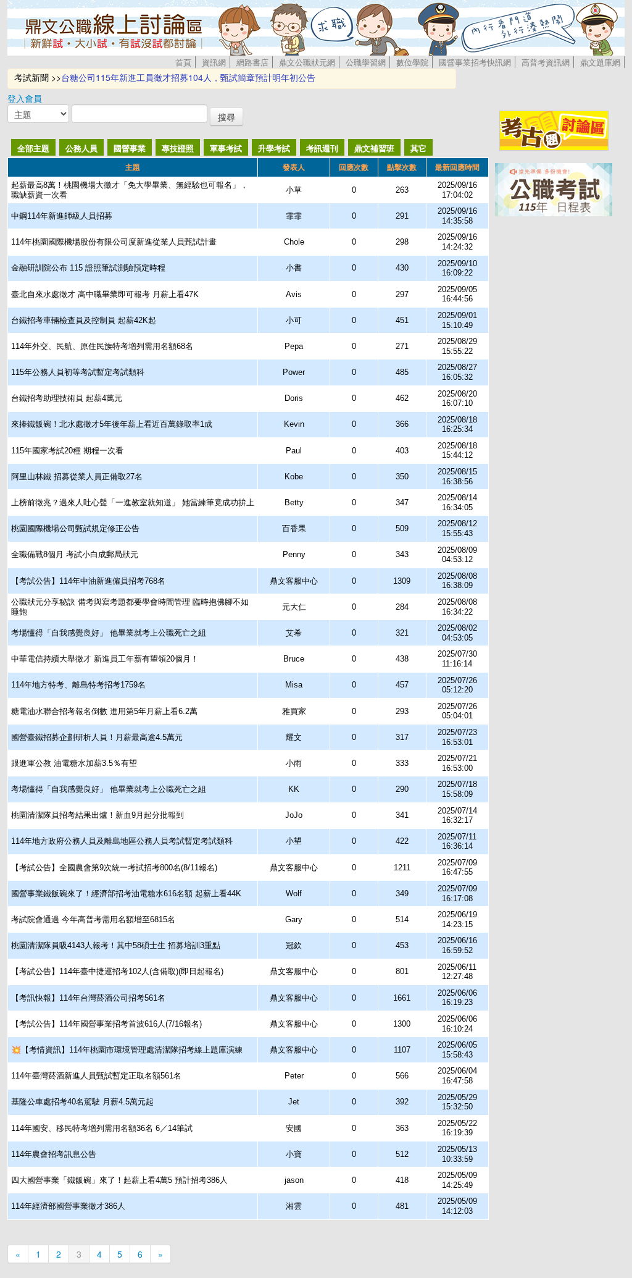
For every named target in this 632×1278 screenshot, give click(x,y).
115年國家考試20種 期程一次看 (67, 450)
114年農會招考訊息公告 (53, 1154)
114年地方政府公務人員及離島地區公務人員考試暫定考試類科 (122, 841)
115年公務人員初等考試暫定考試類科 (77, 372)
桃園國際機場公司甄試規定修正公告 (75, 528)
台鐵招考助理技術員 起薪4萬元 (66, 398)
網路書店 (252, 62)
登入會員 (24, 98)
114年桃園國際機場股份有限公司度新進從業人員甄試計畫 (114, 241)
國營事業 (130, 148)
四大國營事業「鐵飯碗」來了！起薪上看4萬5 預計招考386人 (119, 1180)
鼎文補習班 (374, 148)
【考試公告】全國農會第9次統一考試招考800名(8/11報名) (114, 867)
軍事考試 (226, 148)
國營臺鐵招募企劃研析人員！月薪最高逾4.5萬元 (97, 737)
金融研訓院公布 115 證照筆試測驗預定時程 (88, 267)
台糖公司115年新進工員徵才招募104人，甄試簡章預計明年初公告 (188, 77)
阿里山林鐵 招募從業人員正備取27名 (77, 476)
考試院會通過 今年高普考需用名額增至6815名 (93, 919)
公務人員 (81, 148)
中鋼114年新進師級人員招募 (61, 216)
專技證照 (178, 148)
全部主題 (33, 148)
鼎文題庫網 (600, 62)
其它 (418, 148)
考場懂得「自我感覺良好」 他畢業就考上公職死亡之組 (108, 632)
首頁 (183, 62)
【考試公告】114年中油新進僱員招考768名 (88, 581)
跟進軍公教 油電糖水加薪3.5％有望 (74, 763)
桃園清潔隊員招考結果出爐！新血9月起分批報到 (97, 815)
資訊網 (214, 62)
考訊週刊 (322, 148)
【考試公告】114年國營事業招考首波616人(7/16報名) (106, 1023)
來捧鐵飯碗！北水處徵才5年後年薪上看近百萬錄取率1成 (111, 424)
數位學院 (412, 62)
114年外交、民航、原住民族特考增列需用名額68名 (102, 346)
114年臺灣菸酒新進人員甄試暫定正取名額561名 (96, 1075)
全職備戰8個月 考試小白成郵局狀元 (74, 554)
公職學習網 (366, 62)
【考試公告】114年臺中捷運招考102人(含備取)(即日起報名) (117, 971)
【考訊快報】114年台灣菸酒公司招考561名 (88, 998)
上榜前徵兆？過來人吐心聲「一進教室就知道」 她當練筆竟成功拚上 (132, 502)
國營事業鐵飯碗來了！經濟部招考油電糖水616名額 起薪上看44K (126, 893)
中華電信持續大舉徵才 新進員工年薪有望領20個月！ (105, 658)
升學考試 (274, 148)
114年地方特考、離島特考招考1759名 (78, 684)
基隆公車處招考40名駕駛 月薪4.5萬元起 (82, 1101)
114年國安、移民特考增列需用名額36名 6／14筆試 (102, 1128)
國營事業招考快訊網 (475, 62)
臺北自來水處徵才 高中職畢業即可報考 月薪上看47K (105, 294)
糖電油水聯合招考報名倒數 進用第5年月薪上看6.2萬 (104, 711)
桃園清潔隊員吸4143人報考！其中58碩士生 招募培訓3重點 (115, 945)
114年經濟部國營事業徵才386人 (68, 1206)
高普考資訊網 (546, 62)
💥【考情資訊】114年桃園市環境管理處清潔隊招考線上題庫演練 (127, 1049)
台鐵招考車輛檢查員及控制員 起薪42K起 (83, 320)
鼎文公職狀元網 (307, 62)
